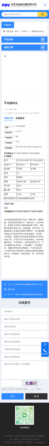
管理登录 (29, 442)
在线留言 (20, 118)
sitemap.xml (40, 442)
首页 (16, 31)
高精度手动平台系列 (39, 31)
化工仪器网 (18, 442)
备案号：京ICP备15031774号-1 (26, 439)
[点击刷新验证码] (30, 383)
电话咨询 (45, 354)
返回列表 (11, 289)
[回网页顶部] (44, 344)
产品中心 (8, 25)
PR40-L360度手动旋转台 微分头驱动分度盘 (32, 294)
